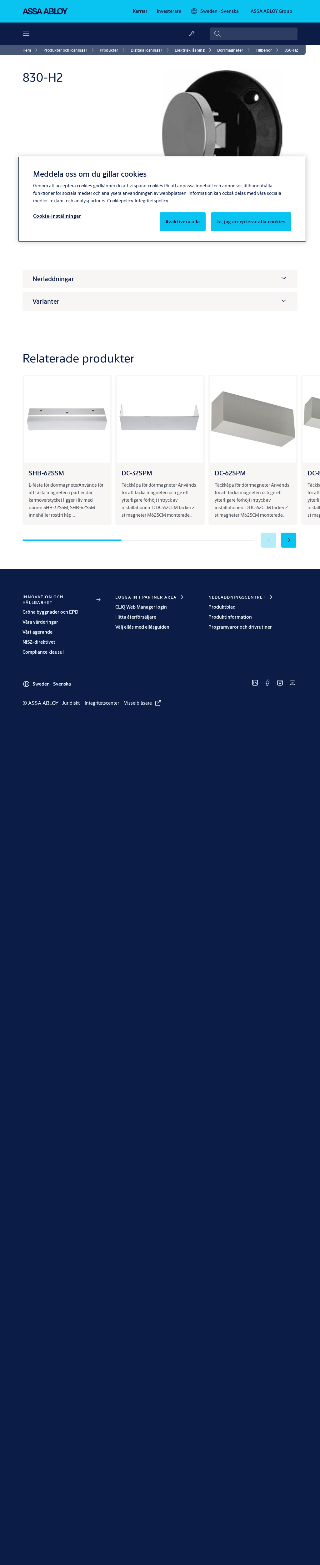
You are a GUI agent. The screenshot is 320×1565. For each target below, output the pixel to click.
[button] (288, 540)
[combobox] (254, 34)
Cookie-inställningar (57, 216)
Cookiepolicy (120, 201)
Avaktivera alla (182, 222)
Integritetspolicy (151, 201)
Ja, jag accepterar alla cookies (251, 222)
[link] (140, 11)
